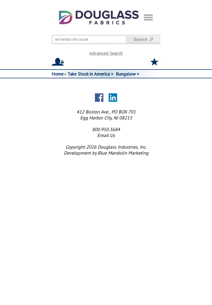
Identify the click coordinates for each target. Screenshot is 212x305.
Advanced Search (106, 53)
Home (58, 74)
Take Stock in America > (91, 74)
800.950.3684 (106, 129)
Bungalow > (128, 74)
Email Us (106, 135)
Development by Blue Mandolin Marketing (106, 153)
